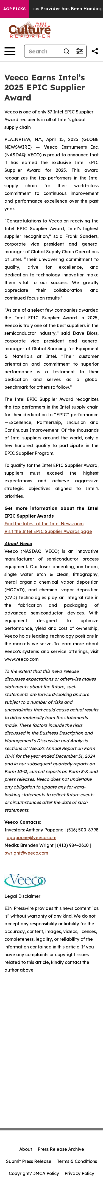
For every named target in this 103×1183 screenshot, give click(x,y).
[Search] (66, 51)
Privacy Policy (79, 1173)
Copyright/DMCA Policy (34, 1173)
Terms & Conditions (77, 1161)
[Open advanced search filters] (79, 51)
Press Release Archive (61, 1149)
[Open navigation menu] (9, 51)
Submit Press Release (28, 1161)
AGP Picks (14, 8)
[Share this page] (95, 51)
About (25, 1149)
